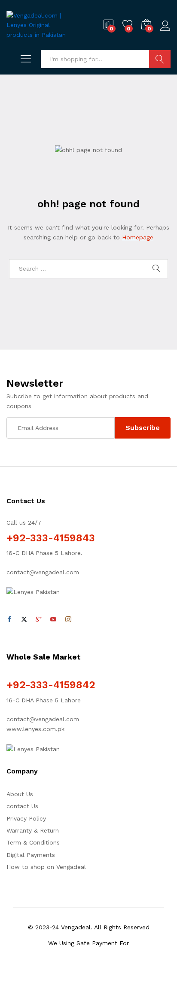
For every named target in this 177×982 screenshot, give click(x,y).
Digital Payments (30, 854)
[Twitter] (24, 619)
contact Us (22, 806)
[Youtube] (53, 619)
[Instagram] (68, 619)
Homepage (137, 237)
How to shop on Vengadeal (46, 866)
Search (160, 59)
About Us (19, 794)
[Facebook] (9, 619)
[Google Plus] (38, 619)
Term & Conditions (33, 842)
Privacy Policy (26, 818)
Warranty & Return (32, 830)
